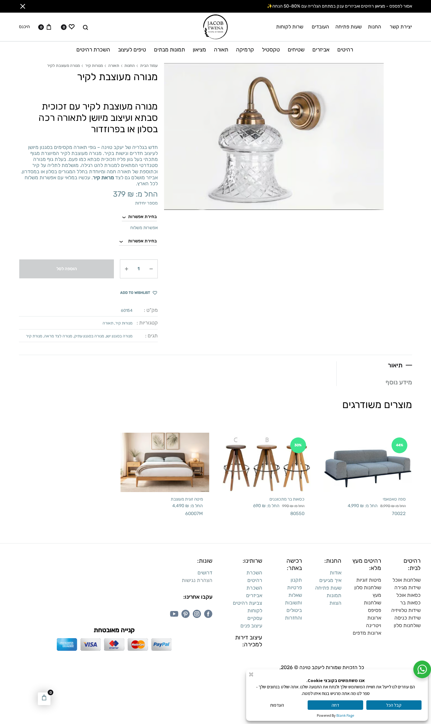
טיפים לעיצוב (132, 49)
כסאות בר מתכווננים (286, 498)
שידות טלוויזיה (406, 610)
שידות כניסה (407, 618)
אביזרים (320, 49)
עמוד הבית (149, 65)
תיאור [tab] (395, 365)
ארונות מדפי (368, 633)
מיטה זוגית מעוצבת (187, 498)
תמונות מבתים (169, 49)
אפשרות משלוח (144, 227)
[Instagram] (197, 614)
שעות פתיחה (348, 27)
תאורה (221, 49)
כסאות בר (410, 603)
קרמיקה (245, 49)
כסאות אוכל (408, 595)
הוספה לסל (66, 268)
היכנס (24, 26)
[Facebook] (208, 614)
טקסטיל (271, 49)
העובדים (320, 27)
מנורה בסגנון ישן (119, 336)
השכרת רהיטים (93, 49)
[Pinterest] (185, 614)
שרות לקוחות (289, 27)
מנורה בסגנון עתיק (89, 336)
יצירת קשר (401, 27)
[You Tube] (174, 614)
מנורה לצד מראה (58, 336)
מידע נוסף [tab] (399, 382)
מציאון (199, 49)
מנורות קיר (94, 65)
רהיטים (345, 49)
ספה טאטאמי (394, 498)
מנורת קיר (34, 336)
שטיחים (296, 49)
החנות (374, 27)
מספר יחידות (146, 203)
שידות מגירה (407, 587)
